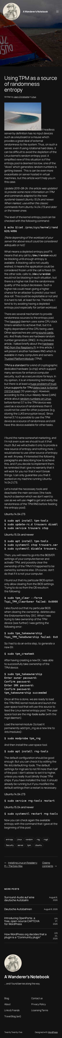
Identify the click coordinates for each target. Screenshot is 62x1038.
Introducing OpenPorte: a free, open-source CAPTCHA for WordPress (22, 921)
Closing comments (47, 864)
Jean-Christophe (21, 96)
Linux (33, 96)
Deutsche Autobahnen (18, 909)
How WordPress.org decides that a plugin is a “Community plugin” (25, 936)
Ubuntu (38, 845)
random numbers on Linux (35, 399)
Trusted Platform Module (19, 359)
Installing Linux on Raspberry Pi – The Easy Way (20, 864)
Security (10, 845)
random (29, 839)
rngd (46, 839)
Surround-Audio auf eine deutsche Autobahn (19, 899)
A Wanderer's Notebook (35, 11)
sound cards (45, 332)
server (20, 845)
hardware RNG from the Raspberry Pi (29, 345)
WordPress (53, 1032)
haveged (15, 321)
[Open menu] (57, 11)
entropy (9, 839)
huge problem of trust (43, 384)
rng (38, 839)
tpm (29, 845)
